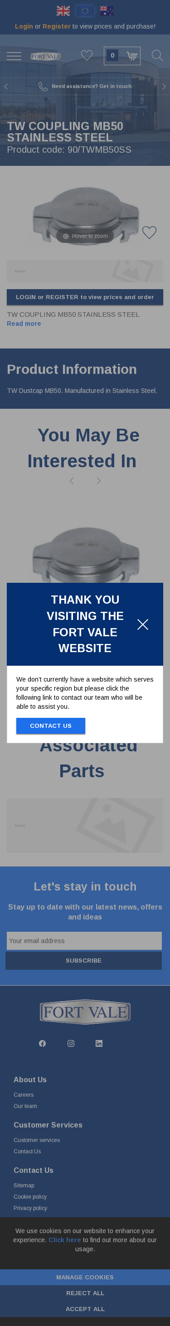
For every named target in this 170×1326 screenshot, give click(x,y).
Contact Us (51, 725)
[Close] (143, 624)
